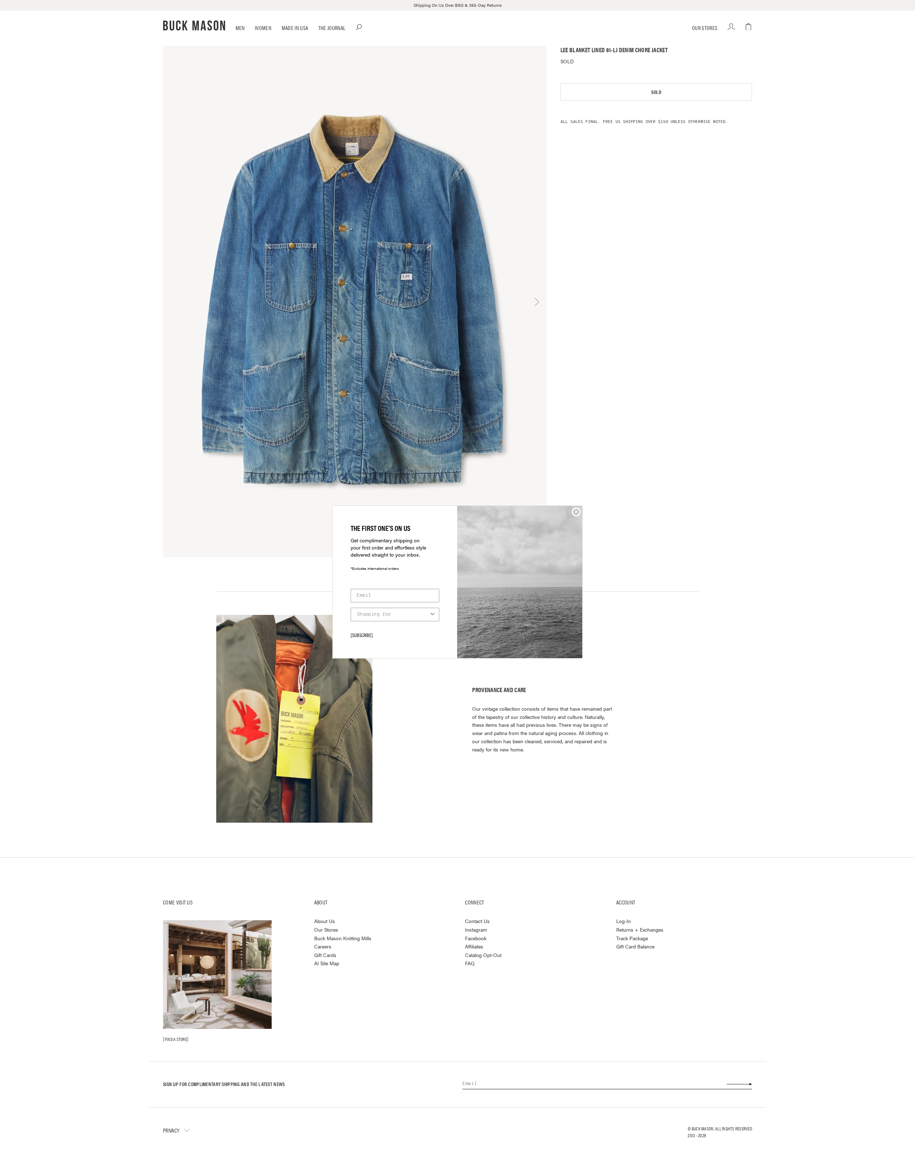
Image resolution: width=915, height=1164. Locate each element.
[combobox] (393, 614)
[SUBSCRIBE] (362, 634)
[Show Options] (432, 614)
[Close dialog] (576, 512)
